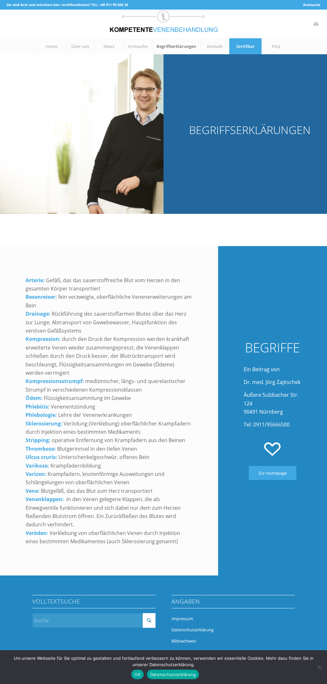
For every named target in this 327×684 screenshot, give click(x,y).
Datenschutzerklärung (192, 630)
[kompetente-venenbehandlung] (163, 24)
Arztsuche (312, 4)
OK (137, 674)
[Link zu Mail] (316, 24)
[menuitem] (310, 4)
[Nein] (319, 667)
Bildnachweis (183, 641)
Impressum (182, 618)
